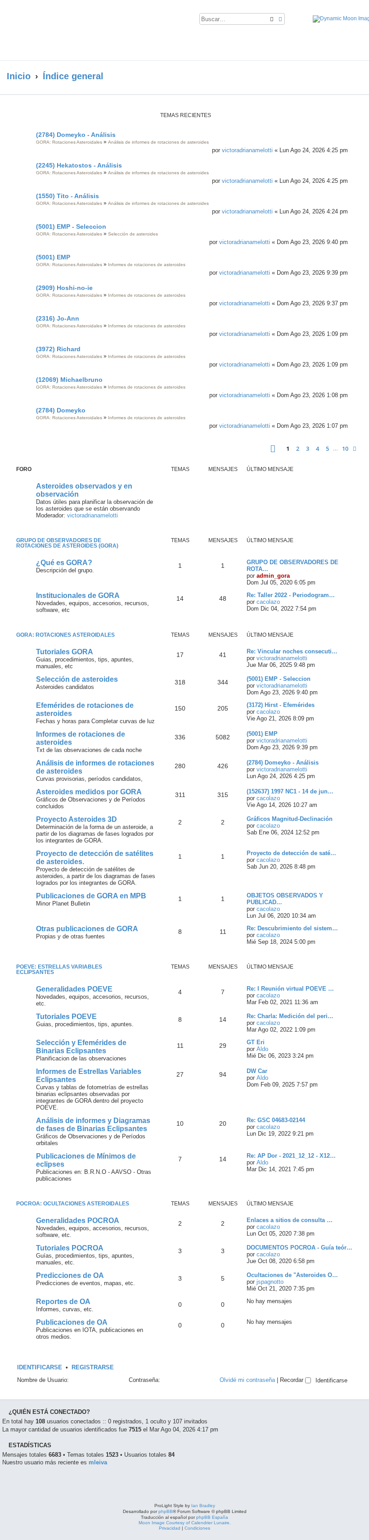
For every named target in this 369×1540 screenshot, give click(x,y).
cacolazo (268, 601)
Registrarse (93, 1367)
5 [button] (327, 448)
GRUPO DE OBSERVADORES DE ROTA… (292, 565)
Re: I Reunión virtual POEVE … (290, 988)
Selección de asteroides (133, 233)
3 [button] (307, 448)
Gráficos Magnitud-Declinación (290, 818)
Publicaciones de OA (72, 1322)
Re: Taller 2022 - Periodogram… (291, 595)
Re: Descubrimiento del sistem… (292, 928)
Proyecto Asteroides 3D (76, 819)
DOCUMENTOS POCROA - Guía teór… (299, 1247)
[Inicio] (87, 30)
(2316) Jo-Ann (57, 318)
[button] (273, 449)
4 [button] (317, 448)
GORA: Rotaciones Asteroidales (69, 142)
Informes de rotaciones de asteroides (146, 264)
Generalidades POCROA (77, 1220)
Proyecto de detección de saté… (291, 853)
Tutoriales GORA (64, 652)
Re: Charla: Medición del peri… (290, 1016)
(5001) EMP (53, 257)
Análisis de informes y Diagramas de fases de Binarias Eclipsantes (93, 1124)
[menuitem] (293, 21)
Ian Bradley (203, 1505)
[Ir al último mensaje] (352, 150)
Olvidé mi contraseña (247, 1380)
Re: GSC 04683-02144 (276, 1120)
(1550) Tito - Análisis (67, 195)
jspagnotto (270, 1281)
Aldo (262, 1049)
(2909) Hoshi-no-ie (64, 287)
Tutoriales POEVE (66, 1016)
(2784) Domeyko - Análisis (76, 134)
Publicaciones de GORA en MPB (91, 896)
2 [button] (297, 448)
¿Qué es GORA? (64, 562)
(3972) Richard (58, 349)
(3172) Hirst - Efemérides (281, 705)
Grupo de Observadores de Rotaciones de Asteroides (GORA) (67, 543)
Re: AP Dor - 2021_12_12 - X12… (291, 1155)
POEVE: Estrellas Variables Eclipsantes (59, 969)
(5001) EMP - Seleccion (71, 226)
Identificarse (39, 1367)
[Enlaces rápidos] (351, 76)
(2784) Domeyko (61, 410)
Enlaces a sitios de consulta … (290, 1220)
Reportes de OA (63, 1301)
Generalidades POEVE (74, 989)
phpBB (165, 1511)
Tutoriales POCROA (70, 1248)
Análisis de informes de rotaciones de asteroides (158, 142)
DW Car (257, 1071)
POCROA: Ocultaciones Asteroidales (72, 1203)
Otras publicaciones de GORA (87, 929)
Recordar (292, 1380)
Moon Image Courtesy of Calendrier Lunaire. (185, 1522)
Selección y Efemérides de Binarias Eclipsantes (81, 1047)
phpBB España (212, 1517)
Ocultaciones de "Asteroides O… (292, 1275)
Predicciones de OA (70, 1275)
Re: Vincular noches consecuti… (292, 651)
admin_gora (273, 575)
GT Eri (256, 1042)
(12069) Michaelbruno (69, 379)
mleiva (98, 1462)
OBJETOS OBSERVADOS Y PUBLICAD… (285, 899)
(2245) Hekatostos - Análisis (79, 165)
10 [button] (345, 448)
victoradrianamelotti (247, 150)
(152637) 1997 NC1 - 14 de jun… (290, 791)
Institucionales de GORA (78, 595)
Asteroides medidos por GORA (89, 792)
